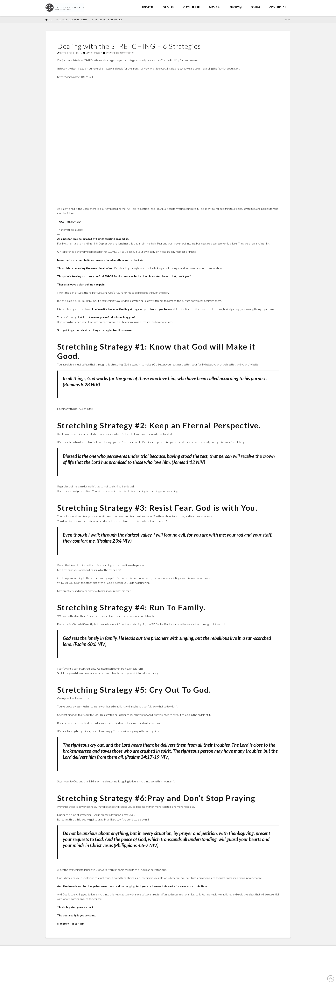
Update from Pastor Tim (119, 52)
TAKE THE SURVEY (69, 221)
